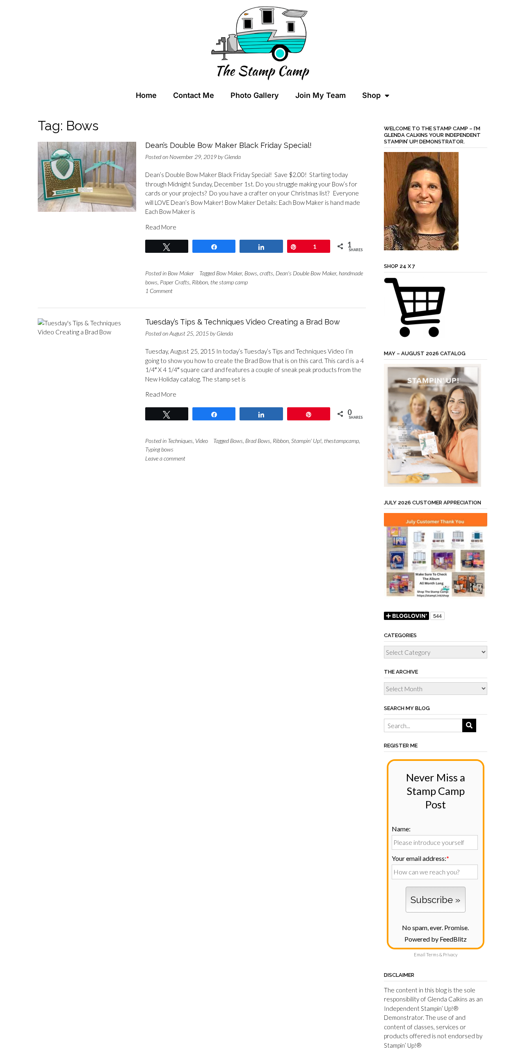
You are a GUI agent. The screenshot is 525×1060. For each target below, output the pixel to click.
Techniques (180, 440)
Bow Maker (181, 273)
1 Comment (159, 290)
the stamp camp (229, 282)
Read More (160, 227)
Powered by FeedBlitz (435, 939)
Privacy (450, 954)
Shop (371, 95)
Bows (250, 273)
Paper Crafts (174, 282)
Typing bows (159, 449)
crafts (266, 273)
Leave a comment (165, 458)
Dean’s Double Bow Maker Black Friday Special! (228, 145)
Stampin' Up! (306, 440)
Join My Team (320, 95)
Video (201, 440)
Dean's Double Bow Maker (306, 273)
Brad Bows (257, 440)
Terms (432, 954)
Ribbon (200, 282)
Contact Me (193, 95)
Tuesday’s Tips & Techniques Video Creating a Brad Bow (242, 322)
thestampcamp (341, 440)
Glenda (232, 156)
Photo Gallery (255, 95)
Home (146, 95)
